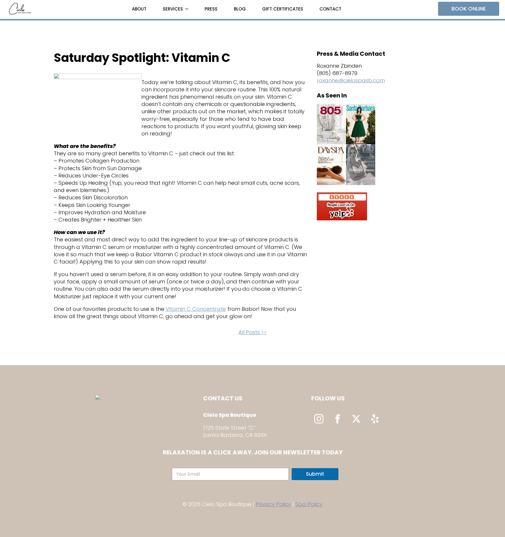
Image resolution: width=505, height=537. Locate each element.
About (139, 9)
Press (211, 9)
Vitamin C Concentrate (196, 309)
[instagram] (318, 418)
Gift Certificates (282, 9)
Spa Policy (308, 504)
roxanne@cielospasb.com (351, 80)
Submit (315, 473)
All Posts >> (252, 332)
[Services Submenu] (188, 8)
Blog (240, 9)
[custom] (375, 418)
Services (173, 9)
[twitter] (356, 418)
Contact (330, 9)
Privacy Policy (273, 504)
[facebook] (337, 418)
